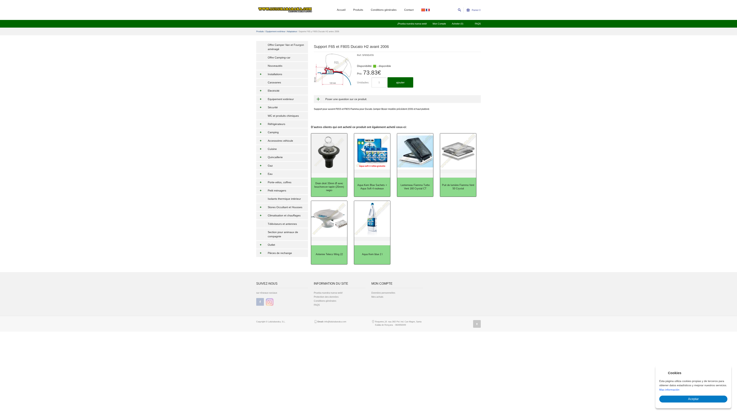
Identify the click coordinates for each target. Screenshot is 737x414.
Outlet (271, 244)
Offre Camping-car (279, 57)
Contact (409, 9)
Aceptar (693, 399)
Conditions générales (384, 9)
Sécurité (273, 107)
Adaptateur (292, 31)
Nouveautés (275, 65)
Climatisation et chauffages (284, 215)
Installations (275, 74)
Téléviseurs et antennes (282, 223)
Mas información (669, 389)
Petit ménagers (277, 190)
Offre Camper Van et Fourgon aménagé (286, 47)
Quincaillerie (275, 157)
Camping (273, 132)
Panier (476, 10)
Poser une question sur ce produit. (346, 99)
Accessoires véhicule (280, 140)
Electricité (273, 90)
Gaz (270, 165)
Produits (358, 9)
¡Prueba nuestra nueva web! (412, 23)
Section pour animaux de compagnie (283, 234)
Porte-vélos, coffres (279, 182)
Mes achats (377, 297)
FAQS (478, 23)
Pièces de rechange (280, 253)
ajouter (400, 82)
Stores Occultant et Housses (285, 207)
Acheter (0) (457, 23)
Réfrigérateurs (276, 124)
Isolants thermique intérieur (284, 198)
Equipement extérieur (275, 31)
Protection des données (326, 297)
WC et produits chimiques (283, 115)
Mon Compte (439, 23)
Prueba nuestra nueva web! (328, 293)
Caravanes (274, 82)
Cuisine (272, 148)
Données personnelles (383, 293)
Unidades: (363, 82)
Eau (270, 173)
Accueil (341, 9)
